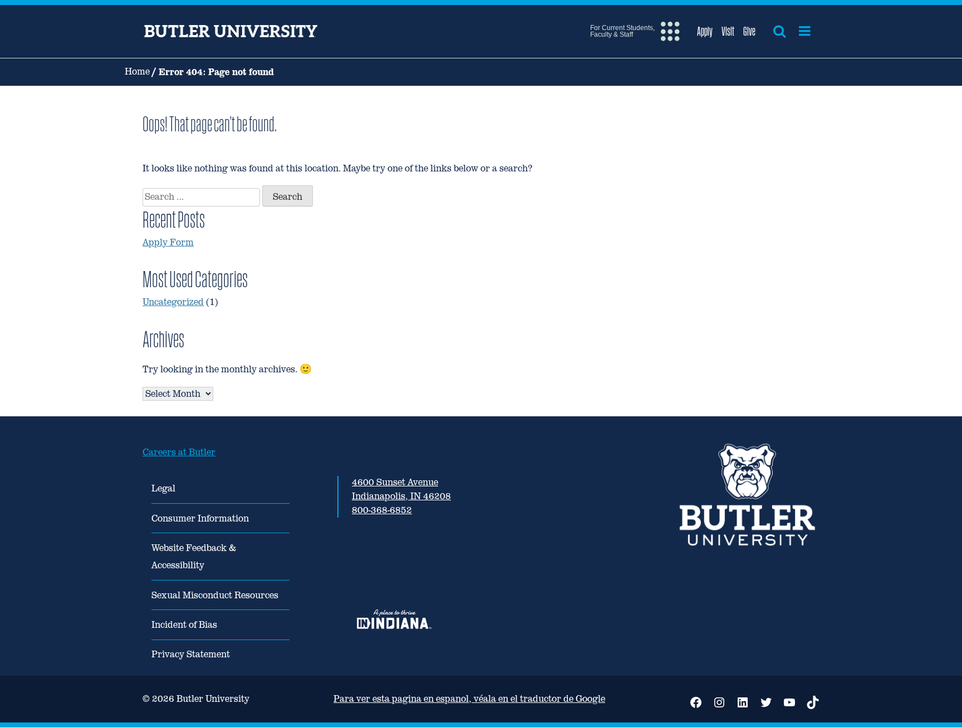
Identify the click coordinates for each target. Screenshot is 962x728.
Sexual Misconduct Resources (214, 595)
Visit (727, 31)
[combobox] (201, 197)
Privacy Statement (190, 654)
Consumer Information (200, 518)
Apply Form (168, 242)
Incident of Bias (184, 625)
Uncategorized (173, 302)
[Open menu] (805, 31)
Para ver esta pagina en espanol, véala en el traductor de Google (469, 699)
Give (749, 31)
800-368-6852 (382, 510)
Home (137, 71)
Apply (705, 31)
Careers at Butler (179, 452)
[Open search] (779, 31)
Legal (163, 488)
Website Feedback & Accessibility (193, 556)
